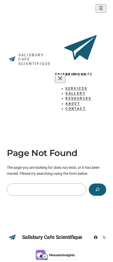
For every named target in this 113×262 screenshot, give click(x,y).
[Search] (97, 189)
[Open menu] (101, 8)
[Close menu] (60, 78)
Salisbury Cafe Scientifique (52, 237)
